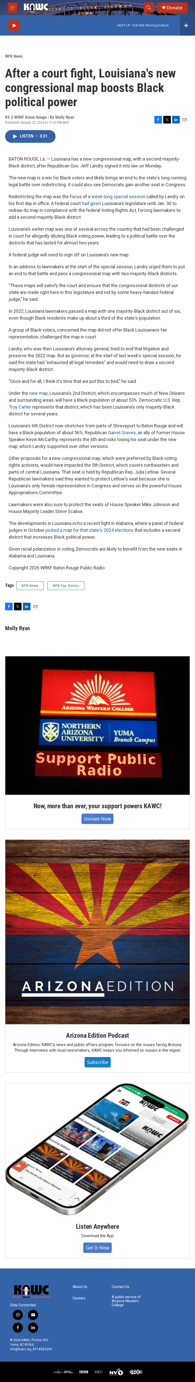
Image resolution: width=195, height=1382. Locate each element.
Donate (174, 7)
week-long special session (118, 196)
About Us (80, 1287)
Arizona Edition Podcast (97, 1035)
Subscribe (97, 1062)
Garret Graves (122, 432)
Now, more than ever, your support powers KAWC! (98, 806)
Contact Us (120, 1287)
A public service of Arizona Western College (126, 1301)
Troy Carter (20, 407)
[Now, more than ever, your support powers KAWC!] (97, 725)
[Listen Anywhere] (97, 1149)
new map (38, 393)
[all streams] (187, 25)
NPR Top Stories (66, 586)
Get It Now (97, 1248)
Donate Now (97, 819)
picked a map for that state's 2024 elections (89, 530)
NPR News (14, 56)
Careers (79, 1298)
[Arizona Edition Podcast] (97, 932)
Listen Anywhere (97, 1226)
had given (91, 203)
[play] (14, 25)
